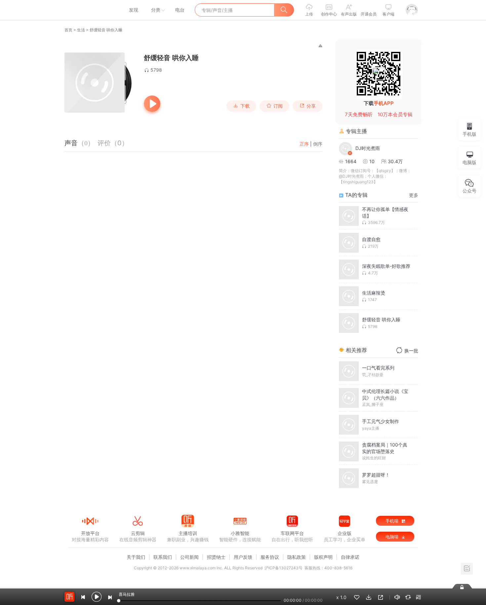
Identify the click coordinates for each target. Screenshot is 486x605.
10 (372, 161)
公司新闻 (189, 557)
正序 (304, 144)
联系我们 (162, 557)
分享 (311, 106)
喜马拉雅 (89, 10)
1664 (350, 161)
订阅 (278, 106)
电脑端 (392, 536)
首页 (68, 29)
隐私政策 (296, 557)
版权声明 (323, 557)
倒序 (317, 144)
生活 (81, 29)
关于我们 (136, 557)
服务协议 (270, 557)
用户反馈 (243, 557)
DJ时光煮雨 (367, 148)
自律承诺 (350, 557)
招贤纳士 (216, 557)
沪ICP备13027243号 (283, 567)
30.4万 (395, 161)
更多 (413, 195)
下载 (245, 106)
